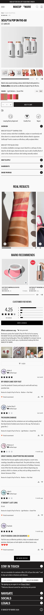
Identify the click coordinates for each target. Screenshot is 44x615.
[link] (5, 15)
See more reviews (22, 558)
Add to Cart (28, 104)
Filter (23, 363)
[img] (22, 330)
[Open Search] (37, 7)
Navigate (7, 593)
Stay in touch (10, 566)
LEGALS (5, 603)
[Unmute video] (11, 244)
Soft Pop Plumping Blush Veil (10, 287)
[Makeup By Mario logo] (22, 7)
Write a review (22, 323)
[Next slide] (40, 248)
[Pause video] (8, 244)
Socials (6, 598)
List (41, 91)
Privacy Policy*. (25, 584)
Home (2, 13)
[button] (25, 282)
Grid (37, 91)
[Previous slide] (36, 248)
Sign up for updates (32, 580)
